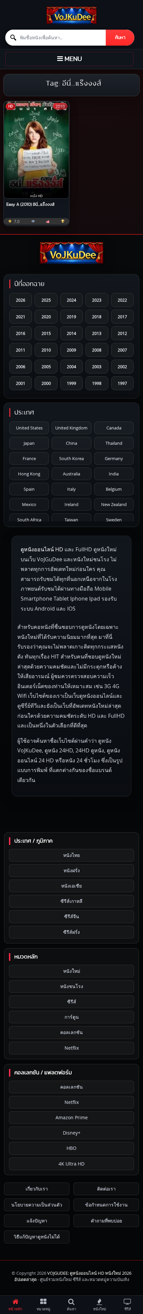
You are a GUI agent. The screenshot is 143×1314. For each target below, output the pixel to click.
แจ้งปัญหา (37, 1220)
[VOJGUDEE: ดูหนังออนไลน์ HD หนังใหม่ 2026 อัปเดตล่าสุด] (71, 15)
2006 (20, 366)
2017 (122, 316)
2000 (46, 383)
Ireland (71, 504)
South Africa (29, 520)
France (29, 458)
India (114, 474)
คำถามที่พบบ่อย (106, 1220)
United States (29, 428)
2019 (71, 316)
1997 (122, 383)
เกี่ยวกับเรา (37, 1188)
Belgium (114, 489)
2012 (122, 333)
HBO (71, 1148)
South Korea (71, 458)
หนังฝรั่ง (72, 870)
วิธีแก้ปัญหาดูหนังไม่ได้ (37, 1236)
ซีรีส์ (71, 1001)
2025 (46, 300)
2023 (96, 300)
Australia (71, 474)
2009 (71, 350)
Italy (71, 489)
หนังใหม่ (71, 971)
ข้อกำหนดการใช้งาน (106, 1204)
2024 (71, 300)
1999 (71, 383)
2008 (96, 350)
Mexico (29, 504)
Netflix (72, 1048)
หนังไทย (71, 855)
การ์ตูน (72, 1017)
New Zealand (114, 504)
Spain (29, 489)
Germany (114, 458)
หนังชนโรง (71, 986)
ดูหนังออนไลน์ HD (42, 549)
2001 (20, 383)
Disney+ (71, 1133)
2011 (20, 350)
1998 (96, 383)
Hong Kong (29, 474)
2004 (71, 366)
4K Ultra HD (71, 1164)
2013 (96, 333)
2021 (20, 316)
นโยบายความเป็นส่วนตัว (36, 1204)
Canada (113, 428)
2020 (46, 316)
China (71, 443)
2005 (46, 366)
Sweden (114, 520)
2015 (46, 333)
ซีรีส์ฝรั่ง (71, 932)
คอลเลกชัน (71, 1032)
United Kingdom (71, 428)
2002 (122, 366)
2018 (96, 316)
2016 (20, 333)
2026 (20, 300)
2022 (122, 300)
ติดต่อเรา (106, 1188)
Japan (29, 443)
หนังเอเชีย (71, 886)
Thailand (113, 443)
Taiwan (71, 520)
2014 (71, 333)
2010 (46, 350)
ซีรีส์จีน (71, 916)
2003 (96, 366)
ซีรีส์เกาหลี (71, 901)
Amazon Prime (72, 1117)
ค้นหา (120, 37)
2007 (122, 350)
